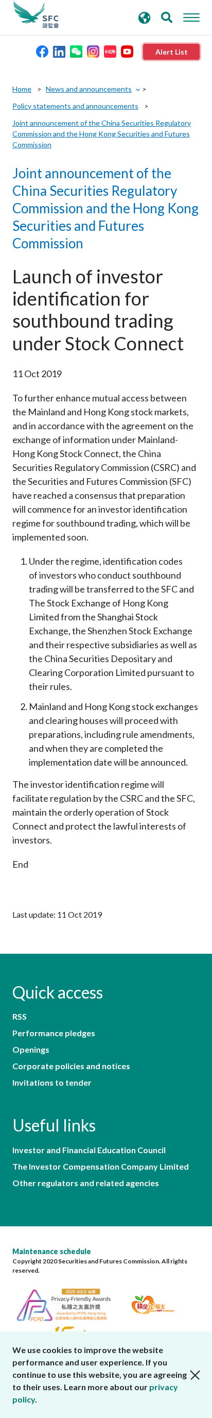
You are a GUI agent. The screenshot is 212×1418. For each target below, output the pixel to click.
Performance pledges (53, 1033)
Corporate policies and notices (71, 1066)
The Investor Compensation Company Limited (100, 1166)
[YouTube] (127, 51)
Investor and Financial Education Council (89, 1150)
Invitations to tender (52, 1082)
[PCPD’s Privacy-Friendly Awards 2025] (69, 1303)
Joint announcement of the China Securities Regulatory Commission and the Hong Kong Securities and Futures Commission (101, 134)
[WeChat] (76, 51)
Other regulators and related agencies (85, 1183)
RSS (19, 1016)
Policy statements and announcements (75, 106)
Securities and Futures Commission (36, 15)
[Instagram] (93, 51)
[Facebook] (42, 51)
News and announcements (89, 89)
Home (21, 89)
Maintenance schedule (51, 1251)
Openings (30, 1049)
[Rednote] (110, 51)
